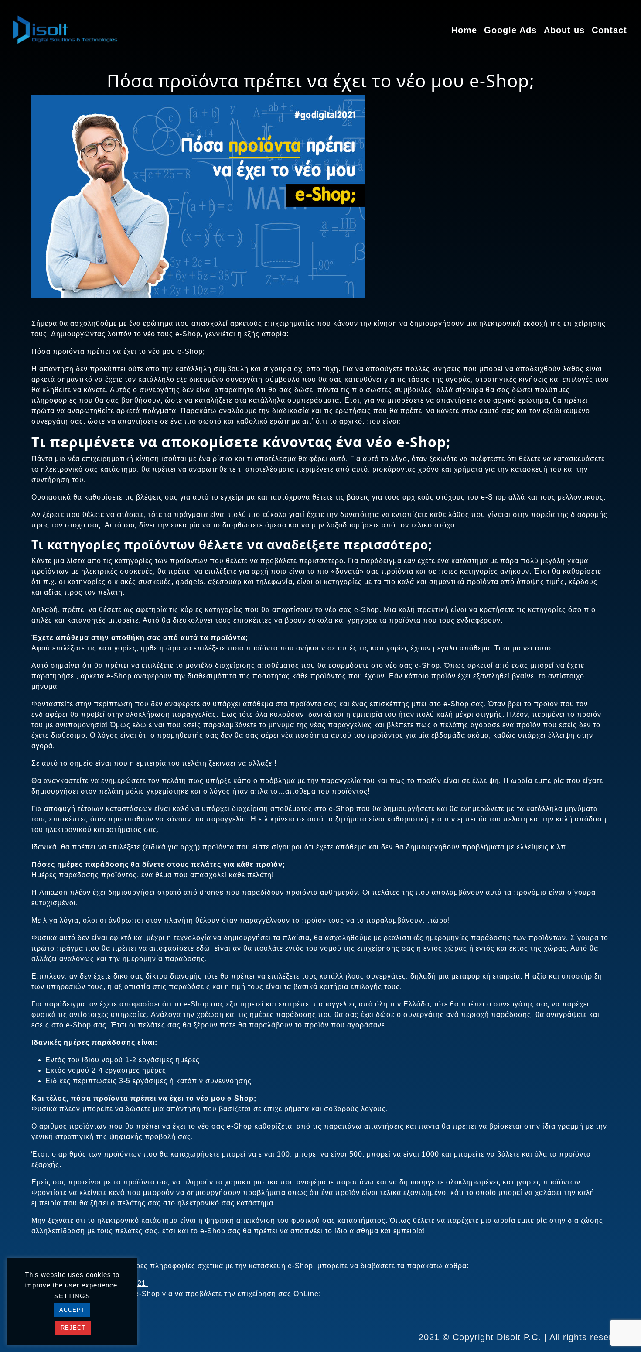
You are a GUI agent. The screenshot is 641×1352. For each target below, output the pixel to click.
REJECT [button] (73, 1328)
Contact (609, 30)
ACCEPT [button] (72, 1310)
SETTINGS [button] (72, 1296)
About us (564, 30)
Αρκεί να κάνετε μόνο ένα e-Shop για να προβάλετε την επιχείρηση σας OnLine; (183, 1293)
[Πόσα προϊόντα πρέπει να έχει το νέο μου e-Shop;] (198, 206)
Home (464, 30)
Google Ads (510, 30)
